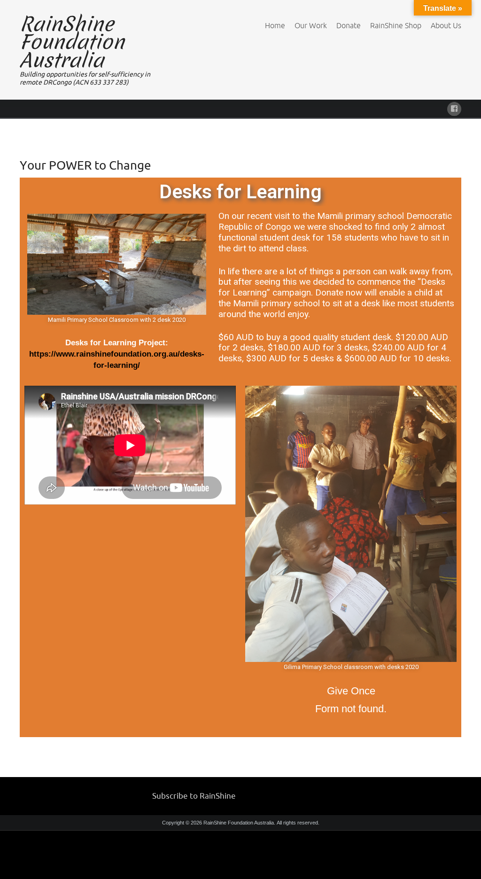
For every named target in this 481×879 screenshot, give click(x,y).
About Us (446, 25)
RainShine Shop (395, 25)
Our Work (311, 25)
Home (275, 25)
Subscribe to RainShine (194, 795)
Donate (348, 25)
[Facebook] (454, 107)
